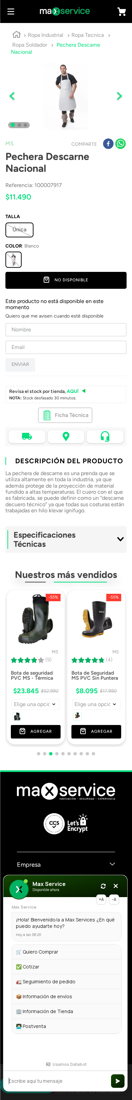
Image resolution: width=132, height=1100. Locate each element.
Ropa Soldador (29, 45)
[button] (13, 259)
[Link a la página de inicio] (16, 35)
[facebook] (108, 144)
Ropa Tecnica (87, 35)
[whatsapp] (120, 144)
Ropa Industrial (45, 35)
